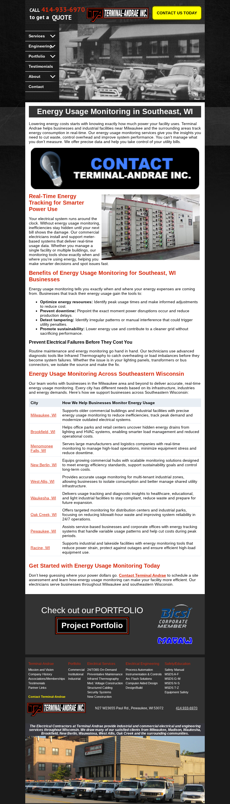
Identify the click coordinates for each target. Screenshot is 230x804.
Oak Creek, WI (44, 514)
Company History (40, 674)
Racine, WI (40, 547)
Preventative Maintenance (105, 674)
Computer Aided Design (142, 683)
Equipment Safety (176, 692)
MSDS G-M (172, 678)
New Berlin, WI (44, 465)
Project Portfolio (92, 625)
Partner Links (37, 687)
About (34, 76)
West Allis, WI (42, 481)
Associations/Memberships (46, 678)
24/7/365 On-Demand (102, 669)
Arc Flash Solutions (139, 678)
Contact (36, 86)
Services (37, 36)
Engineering (40, 46)
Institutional (75, 674)
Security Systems (99, 692)
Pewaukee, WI (43, 531)
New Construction (99, 696)
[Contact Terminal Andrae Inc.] (115, 168)
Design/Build (134, 687)
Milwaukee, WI (43, 415)
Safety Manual (174, 669)
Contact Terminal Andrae (142, 575)
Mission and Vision (41, 669)
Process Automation (139, 669)
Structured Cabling (99, 687)
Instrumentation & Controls (144, 674)
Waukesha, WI (43, 498)
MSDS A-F (172, 674)
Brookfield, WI (43, 431)
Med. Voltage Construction (105, 683)
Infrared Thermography (103, 678)
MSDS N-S (172, 683)
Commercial (76, 669)
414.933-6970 (186, 708)
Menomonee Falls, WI (42, 448)
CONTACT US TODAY (177, 13)
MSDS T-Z (172, 687)
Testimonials (41, 66)
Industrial (74, 678)
